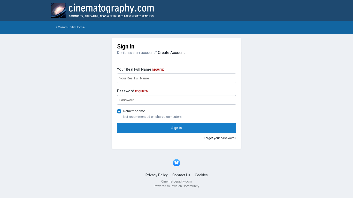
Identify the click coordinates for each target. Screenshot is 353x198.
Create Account (171, 52)
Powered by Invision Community (176, 186)
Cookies (201, 175)
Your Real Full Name (140, 69)
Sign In (176, 128)
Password (132, 91)
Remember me (134, 111)
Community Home (71, 27)
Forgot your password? (220, 138)
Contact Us (181, 175)
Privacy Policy (156, 175)
